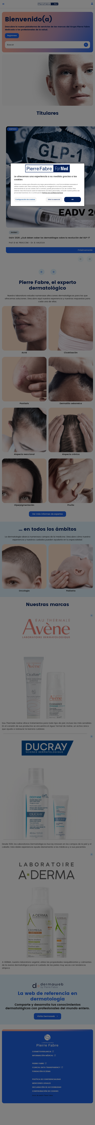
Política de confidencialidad (52, 193)
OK (72, 199)
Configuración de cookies (25, 199)
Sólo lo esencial (54, 199)
